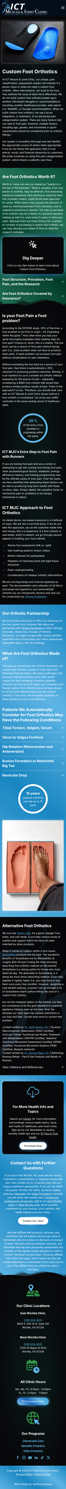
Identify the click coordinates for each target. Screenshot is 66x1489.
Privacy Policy (24, 1474)
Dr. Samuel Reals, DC (36, 1052)
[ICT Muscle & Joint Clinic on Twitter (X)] (48, 1457)
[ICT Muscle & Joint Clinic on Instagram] (24, 1457)
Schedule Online (35, 1401)
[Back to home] (25, 7)
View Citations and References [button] (22, 1067)
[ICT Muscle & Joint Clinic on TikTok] (42, 1457)
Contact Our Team (33, 1220)
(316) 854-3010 (33, 1320)
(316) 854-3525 (33, 1344)
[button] (63, 7)
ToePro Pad (23, 933)
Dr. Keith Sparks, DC (36, 1027)
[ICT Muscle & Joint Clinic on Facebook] (18, 1457)
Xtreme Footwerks (35, 596)
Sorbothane (9, 954)
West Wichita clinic (29, 1204)
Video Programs (40, 1193)
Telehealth (19, 1193)
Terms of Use (42, 1474)
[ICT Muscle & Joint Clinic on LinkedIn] (36, 1457)
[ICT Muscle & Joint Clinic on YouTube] (30, 1457)
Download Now (33, 1145)
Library (27, 1118)
